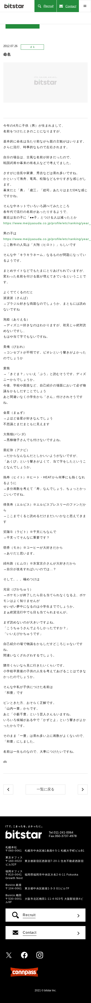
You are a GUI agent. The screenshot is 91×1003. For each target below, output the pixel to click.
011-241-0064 (63, 832)
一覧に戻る (45, 789)
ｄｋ (32, 47)
